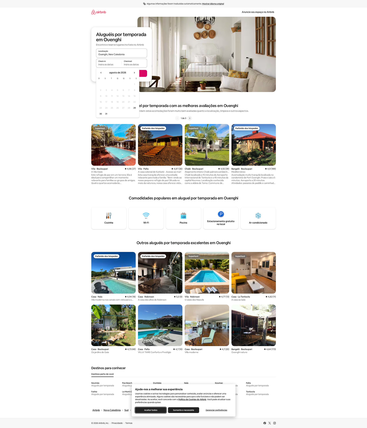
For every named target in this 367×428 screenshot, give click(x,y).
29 (134, 108)
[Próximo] (189, 118)
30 (101, 113)
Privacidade (117, 423)
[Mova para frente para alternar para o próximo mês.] (134, 73)
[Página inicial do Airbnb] (98, 12)
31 (106, 113)
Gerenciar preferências (216, 410)
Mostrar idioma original (213, 3)
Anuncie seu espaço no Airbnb (258, 12)
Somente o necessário (183, 410)
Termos (128, 423)
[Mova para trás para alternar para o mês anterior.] (101, 73)
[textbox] (108, 64)
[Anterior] (177, 118)
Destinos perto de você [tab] (102, 374)
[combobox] (121, 54)
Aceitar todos (150, 410)
